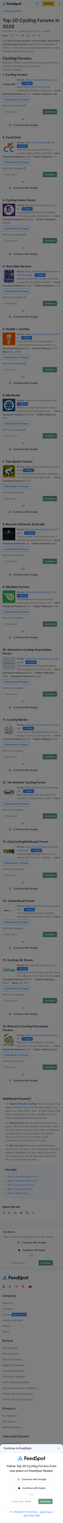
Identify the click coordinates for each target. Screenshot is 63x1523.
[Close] (58, 1448)
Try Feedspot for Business (23, 1511)
